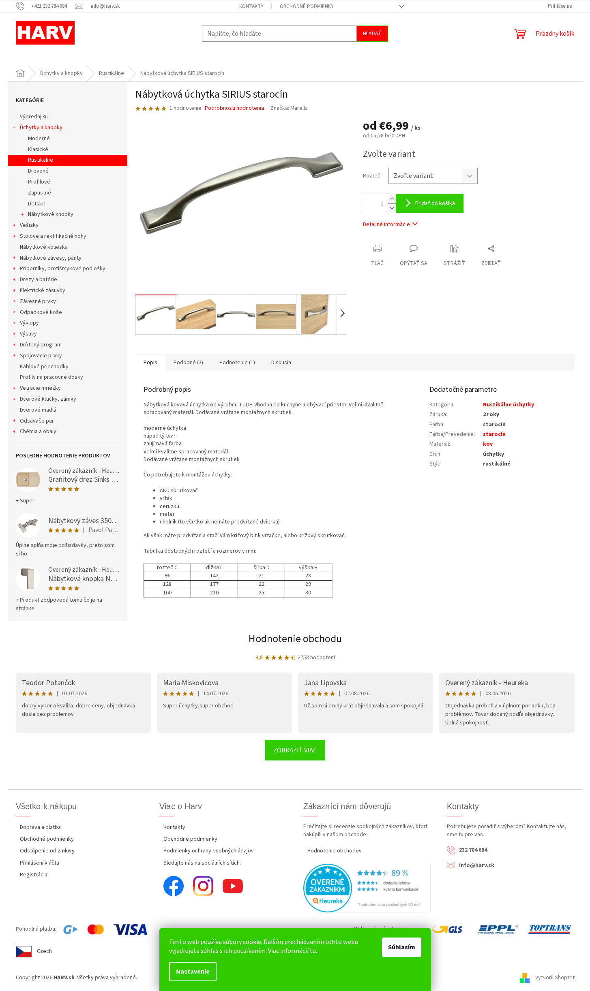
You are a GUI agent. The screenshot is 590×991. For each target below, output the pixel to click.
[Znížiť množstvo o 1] (392, 208)
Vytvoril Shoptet (555, 978)
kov (488, 444)
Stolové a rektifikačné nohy (53, 236)
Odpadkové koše (41, 312)
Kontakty (251, 6)
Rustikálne (40, 160)
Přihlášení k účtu (39, 863)
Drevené (38, 171)
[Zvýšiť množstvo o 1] (392, 198)
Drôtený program (41, 345)
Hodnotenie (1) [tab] (237, 363)
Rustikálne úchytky (508, 405)
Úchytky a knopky (41, 128)
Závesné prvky (38, 301)
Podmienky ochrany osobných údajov (208, 851)
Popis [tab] (150, 363)
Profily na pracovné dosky (51, 377)
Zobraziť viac (295, 750)
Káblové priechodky (44, 367)
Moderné (39, 139)
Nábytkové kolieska (44, 247)
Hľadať (372, 34)
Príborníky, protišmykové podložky (62, 269)
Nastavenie (193, 971)
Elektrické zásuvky (42, 290)
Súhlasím (401, 947)
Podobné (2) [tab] (188, 363)
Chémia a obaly (38, 431)
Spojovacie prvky (41, 356)
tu (313, 950)
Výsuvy (28, 334)
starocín (494, 434)
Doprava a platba (40, 827)
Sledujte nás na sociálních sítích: (202, 863)
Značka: (289, 108)
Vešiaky (29, 225)
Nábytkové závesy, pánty (51, 258)
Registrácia (33, 875)
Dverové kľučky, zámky (48, 399)
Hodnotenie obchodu (295, 638)
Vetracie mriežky (40, 388)
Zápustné (39, 193)
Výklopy (29, 323)
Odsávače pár (37, 421)
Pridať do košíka (435, 203)
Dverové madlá (38, 410)
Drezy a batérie (38, 280)
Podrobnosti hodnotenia (234, 108)
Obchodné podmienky (307, 6)
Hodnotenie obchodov (334, 851)
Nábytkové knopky (50, 214)
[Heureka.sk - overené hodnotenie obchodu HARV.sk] (367, 888)
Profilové (39, 182)
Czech (44, 951)
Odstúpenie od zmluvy (47, 851)
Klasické (38, 149)
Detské (36, 204)
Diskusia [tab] (281, 363)
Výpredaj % (34, 117)
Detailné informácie (386, 224)
